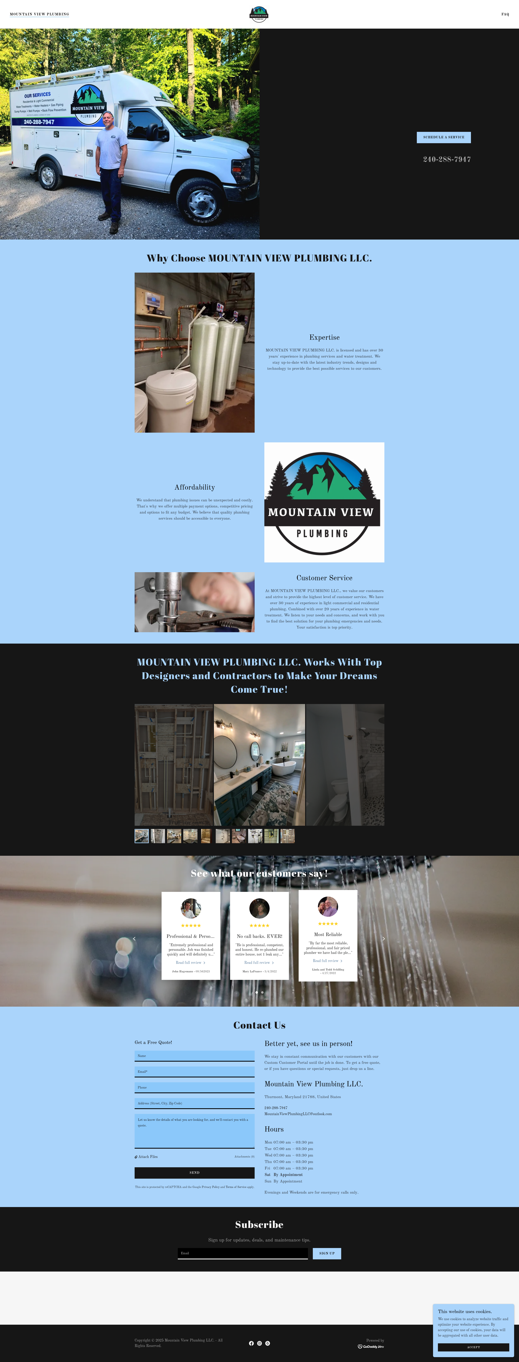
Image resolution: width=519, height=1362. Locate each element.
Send (195, 1173)
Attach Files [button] (148, 1157)
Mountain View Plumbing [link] (39, 14)
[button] (136, 1157)
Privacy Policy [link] (211, 1187)
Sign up (327, 1253)
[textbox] (195, 1056)
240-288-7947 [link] (447, 160)
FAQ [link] (505, 14)
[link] (259, 14)
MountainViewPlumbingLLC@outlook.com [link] (298, 1114)
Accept (473, 1347)
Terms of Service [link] (236, 1187)
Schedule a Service (443, 137)
